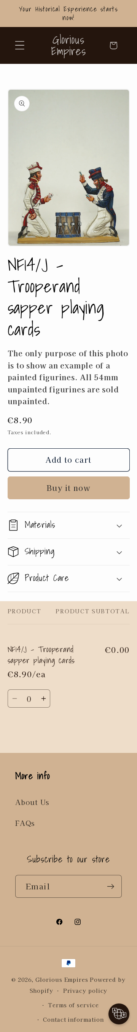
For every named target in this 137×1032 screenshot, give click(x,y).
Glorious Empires (61, 979)
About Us (32, 802)
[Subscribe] (110, 886)
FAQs (25, 823)
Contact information (73, 1019)
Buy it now (68, 487)
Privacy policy (85, 990)
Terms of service (73, 1005)
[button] (19, 45)
